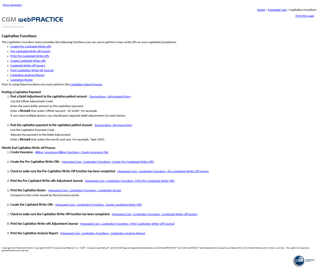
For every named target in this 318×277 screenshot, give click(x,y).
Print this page (305, 16)
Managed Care (277, 10)
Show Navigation (12, 5)
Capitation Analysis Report (27, 75)
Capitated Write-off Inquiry (27, 65)
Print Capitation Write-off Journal (31, 70)
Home (261, 10)
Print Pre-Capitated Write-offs (29, 56)
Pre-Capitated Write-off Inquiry (30, 51)
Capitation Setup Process (86, 84)
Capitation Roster (21, 80)
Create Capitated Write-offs (28, 61)
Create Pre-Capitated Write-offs (30, 46)
